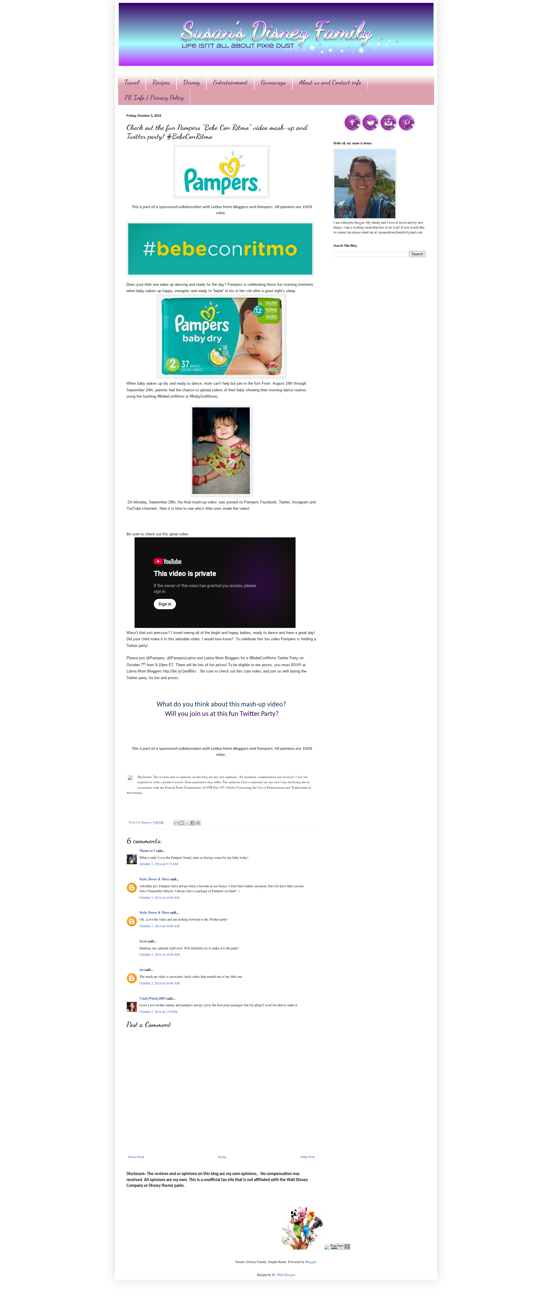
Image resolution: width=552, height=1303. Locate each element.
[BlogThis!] (182, 823)
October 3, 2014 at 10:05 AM (159, 925)
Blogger (310, 1261)
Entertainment (230, 82)
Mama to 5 (147, 850)
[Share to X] (187, 823)
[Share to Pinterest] (198, 823)
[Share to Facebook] (192, 823)
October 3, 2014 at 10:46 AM (159, 983)
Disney (191, 82)
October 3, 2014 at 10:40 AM (159, 954)
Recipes (161, 82)
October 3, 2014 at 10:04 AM (159, 897)
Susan (145, 822)
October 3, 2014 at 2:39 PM (158, 1011)
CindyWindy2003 (152, 998)
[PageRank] (340, 1248)
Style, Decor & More (154, 879)
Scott (143, 941)
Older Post (307, 1156)
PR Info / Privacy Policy (154, 97)
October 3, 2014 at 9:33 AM (158, 863)
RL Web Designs (283, 1274)
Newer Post (136, 1156)
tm (141, 969)
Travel (131, 82)
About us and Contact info (330, 82)
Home (222, 1156)
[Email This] (176, 823)
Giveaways (273, 82)
